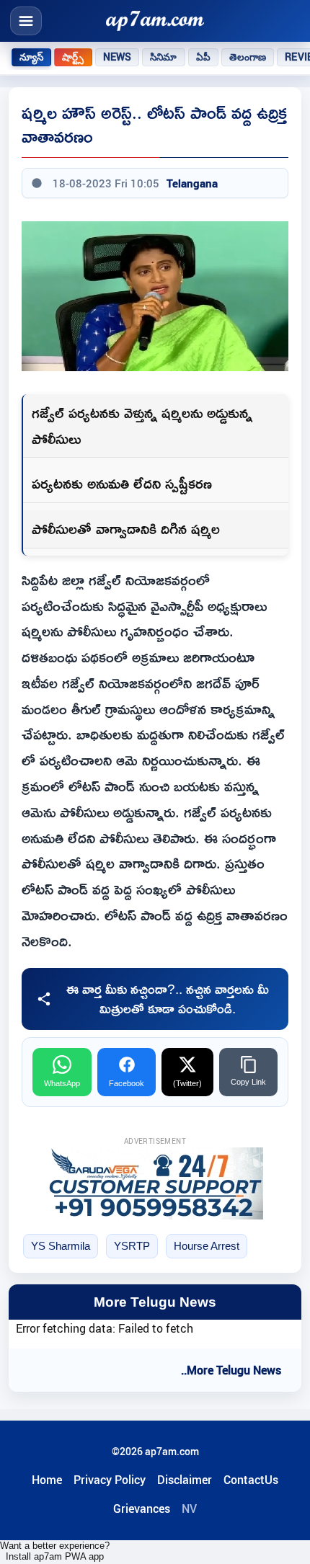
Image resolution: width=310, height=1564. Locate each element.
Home (47, 1480)
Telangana (192, 183)
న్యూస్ (31, 56)
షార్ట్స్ (73, 56)
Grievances (141, 1508)
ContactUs (250, 1480)
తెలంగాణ (248, 56)
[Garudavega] (155, 1183)
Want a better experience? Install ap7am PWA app (55, 1551)
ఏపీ (203, 56)
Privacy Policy (110, 1480)
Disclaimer (184, 1480)
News (117, 56)
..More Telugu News (231, 1370)
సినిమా (163, 56)
